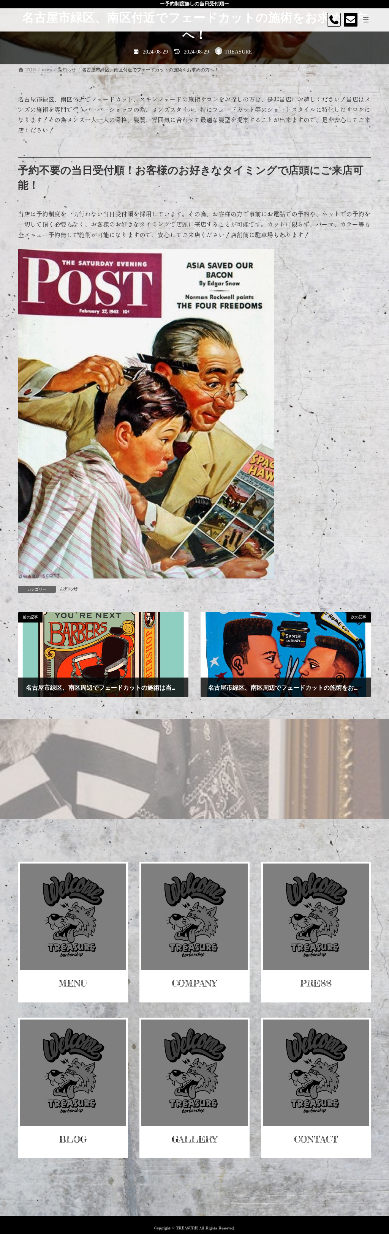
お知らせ (69, 588)
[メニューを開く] (366, 19)
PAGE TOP (372, 1189)
